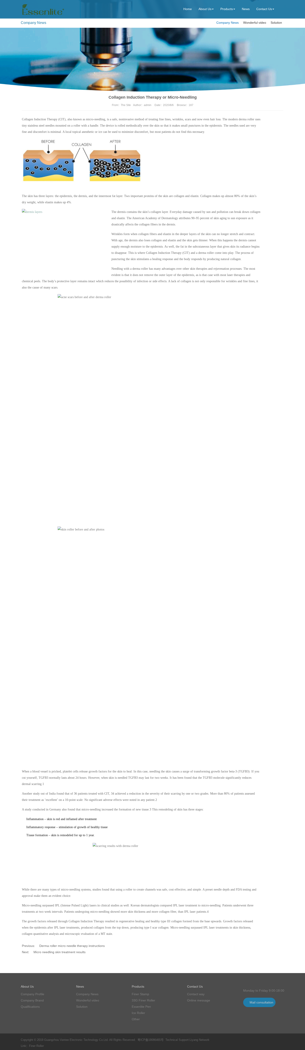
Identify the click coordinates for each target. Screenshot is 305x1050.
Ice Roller (138, 1013)
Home (187, 9)
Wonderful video (254, 22)
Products (226, 9)
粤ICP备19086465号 (151, 1040)
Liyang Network (199, 1040)
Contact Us (264, 9)
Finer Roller (36, 1046)
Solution (276, 22)
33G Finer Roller (143, 1000)
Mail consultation (261, 1002)
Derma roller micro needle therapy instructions (72, 946)
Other (136, 1019)
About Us (204, 9)
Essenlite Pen (141, 1006)
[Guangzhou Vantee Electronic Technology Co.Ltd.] (42, 15)
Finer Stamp (140, 994)
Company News (227, 22)
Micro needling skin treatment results (59, 952)
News (246, 9)
